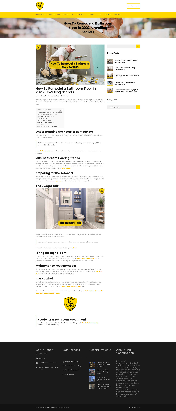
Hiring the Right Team (44, 120)
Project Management (72, 370)
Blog (99, 14)
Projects (90, 14)
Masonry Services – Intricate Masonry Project (103, 371)
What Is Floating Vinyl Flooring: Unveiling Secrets (125, 68)
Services (80, 14)
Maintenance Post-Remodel (46, 122)
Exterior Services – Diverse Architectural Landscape (103, 364)
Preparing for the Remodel (46, 116)
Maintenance (69, 374)
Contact (117, 14)
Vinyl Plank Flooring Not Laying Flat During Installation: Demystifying (126, 91)
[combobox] (123, 107)
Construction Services (72, 362)
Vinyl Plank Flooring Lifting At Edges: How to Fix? (127, 76)
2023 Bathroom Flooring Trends (47, 114)
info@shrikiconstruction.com (48, 363)
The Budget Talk (43, 118)
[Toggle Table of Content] (60, 110)
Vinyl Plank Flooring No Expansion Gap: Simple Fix (126, 83)
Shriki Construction (51, 407)
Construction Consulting (73, 366)
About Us (107, 14)
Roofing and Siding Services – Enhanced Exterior (103, 379)
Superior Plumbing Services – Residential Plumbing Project (103, 386)
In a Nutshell (41, 124)
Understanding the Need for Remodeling (50, 112)
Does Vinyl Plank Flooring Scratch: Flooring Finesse (126, 61)
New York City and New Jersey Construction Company (54, 14)
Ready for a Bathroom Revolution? (48, 126)
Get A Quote (133, 6)
